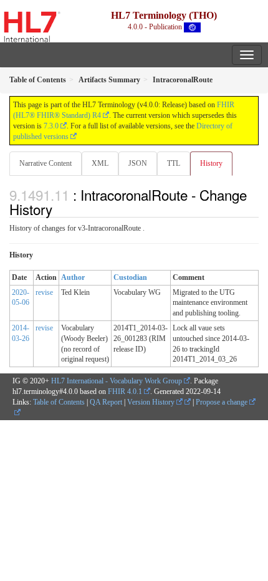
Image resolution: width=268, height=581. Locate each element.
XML (100, 163)
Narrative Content (45, 163)
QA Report (106, 402)
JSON (137, 163)
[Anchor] (59, 209)
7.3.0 (51, 126)
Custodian (130, 277)
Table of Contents (59, 402)
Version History (151, 402)
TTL (173, 163)
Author (73, 277)
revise (44, 292)
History (211, 163)
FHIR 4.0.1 (125, 391)
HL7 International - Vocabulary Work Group (116, 381)
